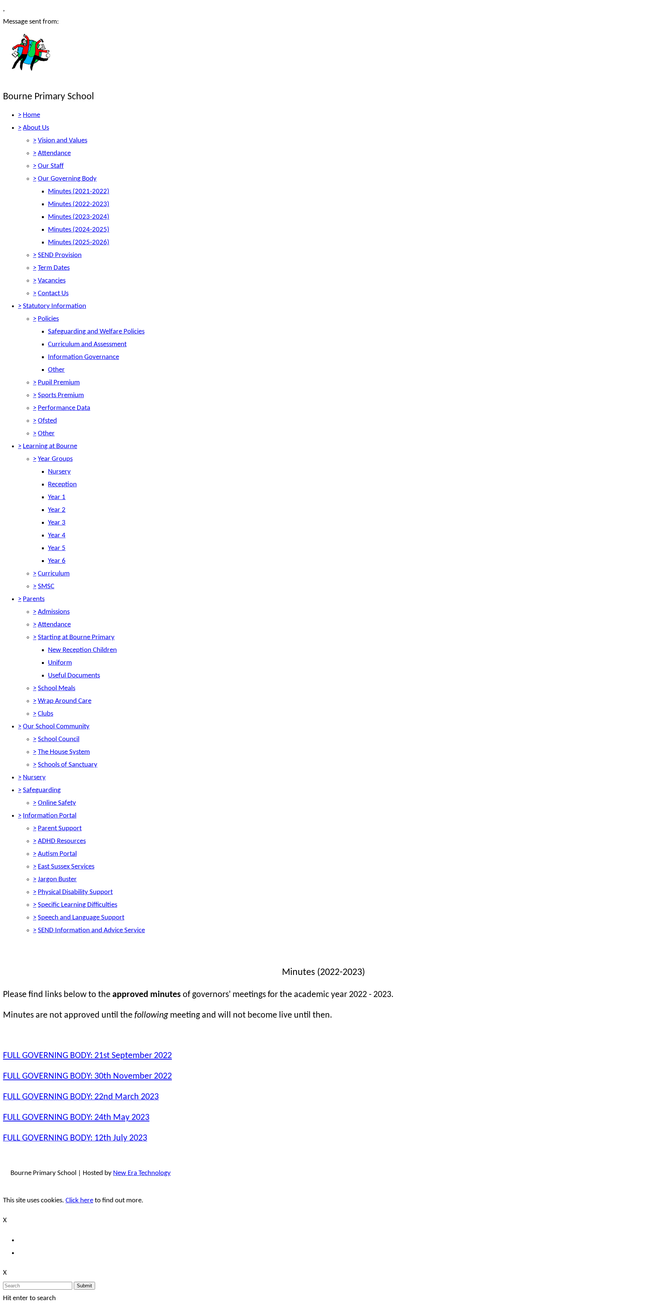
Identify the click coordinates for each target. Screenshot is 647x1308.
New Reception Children (82, 650)
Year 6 (57, 561)
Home (31, 115)
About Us (36, 128)
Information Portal (49, 815)
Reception (62, 484)
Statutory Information (54, 306)
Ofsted (47, 421)
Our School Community (56, 726)
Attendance (54, 153)
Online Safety (57, 803)
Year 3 (57, 522)
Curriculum (54, 573)
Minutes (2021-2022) (78, 191)
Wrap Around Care (64, 701)
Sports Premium (61, 395)
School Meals (56, 688)
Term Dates (54, 268)
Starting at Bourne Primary (76, 637)
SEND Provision (60, 255)
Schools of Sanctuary (67, 764)
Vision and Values (62, 140)
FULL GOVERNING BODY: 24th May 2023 (76, 1117)
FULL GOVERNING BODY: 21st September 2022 (87, 1055)
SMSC (46, 586)
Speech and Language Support (81, 917)
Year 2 (57, 510)
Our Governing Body (67, 178)
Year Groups (55, 459)
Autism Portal (57, 854)
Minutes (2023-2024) (78, 217)
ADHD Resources (62, 841)
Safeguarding (42, 790)
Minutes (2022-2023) (78, 204)
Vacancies (52, 280)
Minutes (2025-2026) (78, 242)
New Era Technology (142, 1173)
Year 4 (57, 535)
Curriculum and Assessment (87, 344)
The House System (64, 752)
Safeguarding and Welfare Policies (96, 331)
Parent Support (60, 828)
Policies (48, 319)
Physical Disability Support (75, 892)
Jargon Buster (57, 879)
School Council (58, 739)
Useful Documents (74, 675)
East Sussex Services (66, 866)
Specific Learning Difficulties (77, 905)
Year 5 (57, 548)
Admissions (54, 612)
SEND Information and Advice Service (91, 930)
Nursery (59, 471)
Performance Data (64, 408)
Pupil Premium (59, 382)
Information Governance (83, 357)
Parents (34, 599)
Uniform (60, 663)
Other (56, 370)
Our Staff (51, 166)
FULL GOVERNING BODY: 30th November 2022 (87, 1076)
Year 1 (57, 497)
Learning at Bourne (50, 446)
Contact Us (53, 293)
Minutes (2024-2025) (78, 229)
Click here (79, 1200)
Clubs (45, 714)
